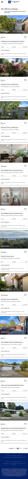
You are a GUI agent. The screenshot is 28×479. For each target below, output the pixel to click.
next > (26, 448)
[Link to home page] (14, 2)
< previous (11, 448)
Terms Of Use (9, 461)
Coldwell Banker (11, 455)
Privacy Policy (18, 461)
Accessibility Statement (10, 463)
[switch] (25, 36)
